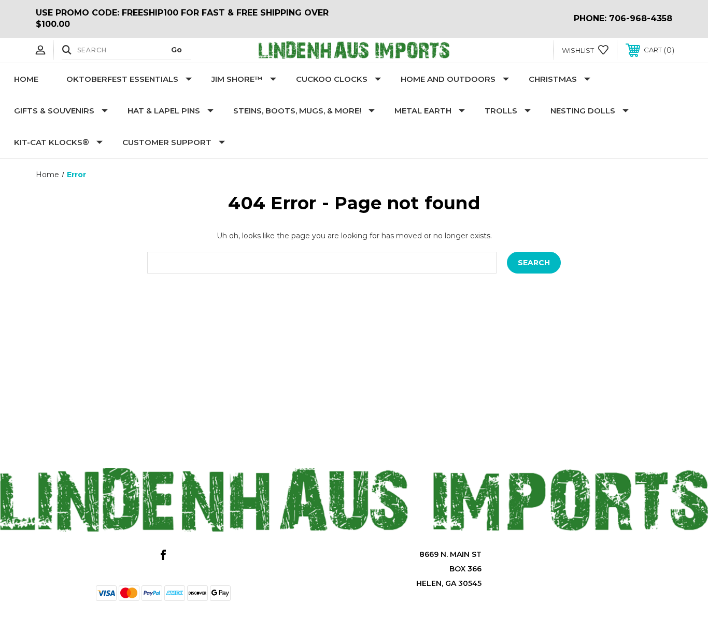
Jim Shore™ (237, 79)
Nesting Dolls (582, 111)
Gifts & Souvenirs (54, 111)
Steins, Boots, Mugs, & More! (297, 111)
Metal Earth (422, 111)
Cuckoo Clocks (331, 79)
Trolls (501, 111)
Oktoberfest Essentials (122, 79)
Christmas (553, 79)
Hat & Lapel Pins (164, 111)
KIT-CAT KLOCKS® (51, 142)
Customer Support (166, 142)
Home (26, 79)
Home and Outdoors (448, 79)
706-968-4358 (640, 18)
